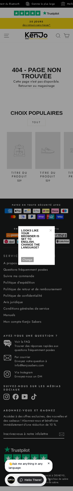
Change (27, 260)
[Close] (50, 230)
